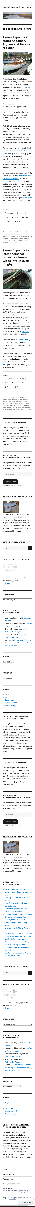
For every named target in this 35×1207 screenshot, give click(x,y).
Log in (7, 697)
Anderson (7, 238)
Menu (29, 7)
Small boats (13, 405)
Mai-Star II (27, 238)
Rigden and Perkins (13, 240)
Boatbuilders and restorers (22, 232)
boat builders (14, 238)
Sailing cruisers (20, 236)
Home (5, 1169)
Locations (5, 234)
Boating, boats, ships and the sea (12, 399)
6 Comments (13, 242)
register (5, 240)
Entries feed (9, 700)
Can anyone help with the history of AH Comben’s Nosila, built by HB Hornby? (18, 643)
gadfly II (21, 238)
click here (6, 583)
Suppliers (20, 405)
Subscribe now (10, 482)
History (26, 401)
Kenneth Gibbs (11, 410)
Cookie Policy (12, 1199)
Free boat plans (8, 1179)
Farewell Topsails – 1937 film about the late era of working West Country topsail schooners (18, 917)
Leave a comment (15, 412)
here (29, 87)
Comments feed (11, 703)
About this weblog (9, 1174)
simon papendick (24, 240)
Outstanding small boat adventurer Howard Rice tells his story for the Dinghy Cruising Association (18, 936)
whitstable (5, 242)
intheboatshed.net (14, 7)
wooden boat (28, 236)
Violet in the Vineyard (13, 632)
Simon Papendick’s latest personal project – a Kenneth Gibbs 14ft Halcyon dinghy (16, 257)
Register (8, 694)
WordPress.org (10, 705)
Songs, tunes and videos (11, 1184)
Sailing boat (6, 405)
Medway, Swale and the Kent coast (19, 234)
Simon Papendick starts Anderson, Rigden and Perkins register (17, 42)
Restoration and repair (9, 236)
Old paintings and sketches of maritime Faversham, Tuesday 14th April (18, 892)
